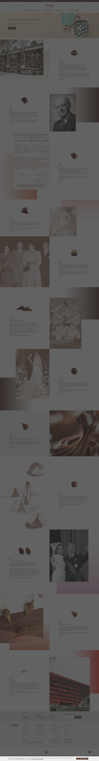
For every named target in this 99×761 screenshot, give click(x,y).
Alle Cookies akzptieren (82, 758)
